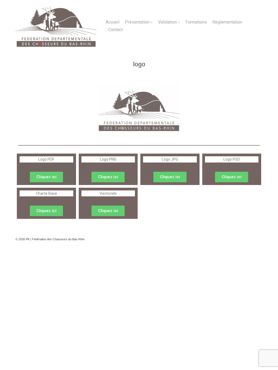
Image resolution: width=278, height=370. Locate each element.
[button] (46, 177)
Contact (115, 29)
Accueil (112, 22)
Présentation (137, 22)
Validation (167, 22)
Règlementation (227, 22)
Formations (196, 22)
